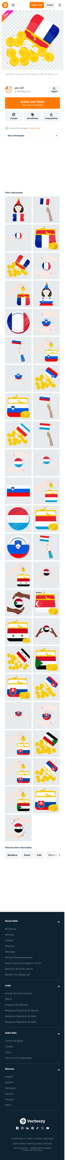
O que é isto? (34, 128)
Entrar (50, 5)
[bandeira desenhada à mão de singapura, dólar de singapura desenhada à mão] (18, 1024)
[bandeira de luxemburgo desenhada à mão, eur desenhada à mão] (18, 659)
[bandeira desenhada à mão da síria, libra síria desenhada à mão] (18, 940)
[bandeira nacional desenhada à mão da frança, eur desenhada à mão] (18, 209)
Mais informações (16, 135)
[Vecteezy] (5, 5)
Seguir (54, 91)
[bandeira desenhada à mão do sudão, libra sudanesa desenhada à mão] (18, 996)
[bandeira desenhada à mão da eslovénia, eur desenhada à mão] (18, 406)
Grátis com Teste (32, 103)
